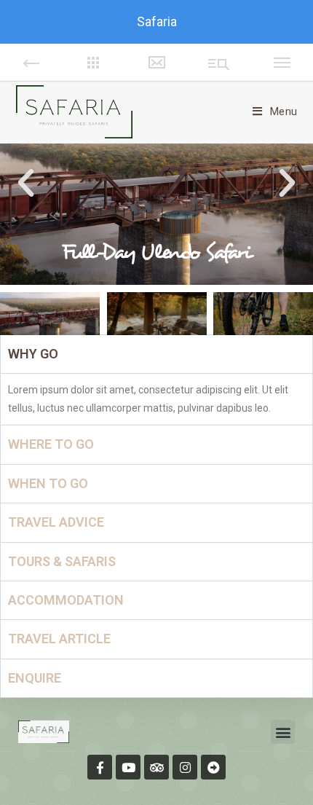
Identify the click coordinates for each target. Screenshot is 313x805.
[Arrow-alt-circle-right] (213, 767)
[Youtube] (128, 767)
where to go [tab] (51, 444)
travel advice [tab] (56, 522)
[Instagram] (185, 767)
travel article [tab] (59, 638)
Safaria (157, 21)
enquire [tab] (34, 678)
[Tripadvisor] (156, 767)
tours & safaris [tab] (62, 561)
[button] (25, 183)
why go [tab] (33, 353)
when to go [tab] (48, 483)
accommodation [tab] (66, 600)
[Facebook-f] (99, 767)
